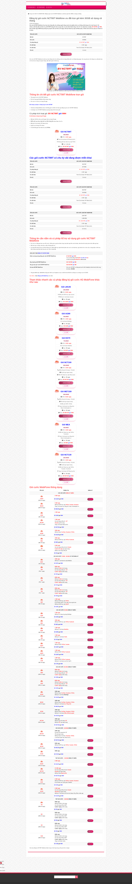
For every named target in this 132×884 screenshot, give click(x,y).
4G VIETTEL (49, 7)
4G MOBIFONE (31, 7)
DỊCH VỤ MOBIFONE (39, 13)
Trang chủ (31, 13)
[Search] (76, 877)
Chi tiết (65, 152)
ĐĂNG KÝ (65, 54)
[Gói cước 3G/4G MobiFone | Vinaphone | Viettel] (66, 3)
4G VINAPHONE (41, 7)
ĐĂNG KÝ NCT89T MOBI (43, 253)
